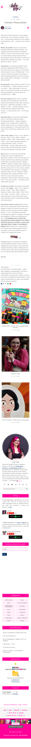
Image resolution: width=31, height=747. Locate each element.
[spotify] (8, 484)
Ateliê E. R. (22, 715)
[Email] (1, 283)
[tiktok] (16, 484)
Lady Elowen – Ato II (9, 644)
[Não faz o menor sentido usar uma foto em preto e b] (2, 721)
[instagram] (4, 484)
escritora (5, 468)
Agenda (21, 713)
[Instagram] (5, 284)
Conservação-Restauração (8, 606)
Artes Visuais (8, 600)
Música (22, 615)
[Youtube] (10, 284)
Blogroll (16, 710)
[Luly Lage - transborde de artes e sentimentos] (15, 7)
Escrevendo (22, 609)
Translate (15, 694)
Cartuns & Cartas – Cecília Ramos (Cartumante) (13, 651)
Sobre (10, 710)
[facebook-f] (26, 484)
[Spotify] (8, 284)
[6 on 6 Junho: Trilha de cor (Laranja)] (15, 400)
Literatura (22, 612)
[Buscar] (27, 488)
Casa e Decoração (22, 602)
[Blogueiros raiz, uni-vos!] (8, 669)
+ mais (10, 507)
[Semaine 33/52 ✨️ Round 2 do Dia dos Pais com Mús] (23, 721)
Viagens (22, 620)
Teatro (9, 620)
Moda (8, 615)
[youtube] (12, 484)
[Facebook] (3, 284)
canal (18, 522)
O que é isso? (15, 681)
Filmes (8, 612)
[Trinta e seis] (15, 354)
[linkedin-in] (23, 484)
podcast (23, 522)
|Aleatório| (15, 679)
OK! (4, 554)
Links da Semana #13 (9, 636)
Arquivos (24, 710)
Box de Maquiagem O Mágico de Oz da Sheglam (14, 639)
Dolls (8, 609)
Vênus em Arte (11, 715)
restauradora (19, 466)
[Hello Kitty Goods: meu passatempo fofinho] (15, 306)
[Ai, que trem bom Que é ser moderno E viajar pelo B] (13, 721)
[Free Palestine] (15, 669)
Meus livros (13, 713)
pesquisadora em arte (15, 468)
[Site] (8, 267)
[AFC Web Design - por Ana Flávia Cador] (23, 735)
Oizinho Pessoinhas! (15, 22)
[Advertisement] (15, 574)
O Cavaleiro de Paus (9, 647)
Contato (24, 704)
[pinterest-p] (19, 484)
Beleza (22, 600)
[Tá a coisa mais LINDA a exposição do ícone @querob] (29, 721)
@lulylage (15, 723)
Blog (8, 602)
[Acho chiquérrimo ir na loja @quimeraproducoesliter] (7, 721)
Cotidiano (15, 17)
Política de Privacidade (10, 704)
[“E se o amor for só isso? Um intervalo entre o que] (18, 721)
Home (19, 704)
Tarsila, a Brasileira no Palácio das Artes (15, 632)
